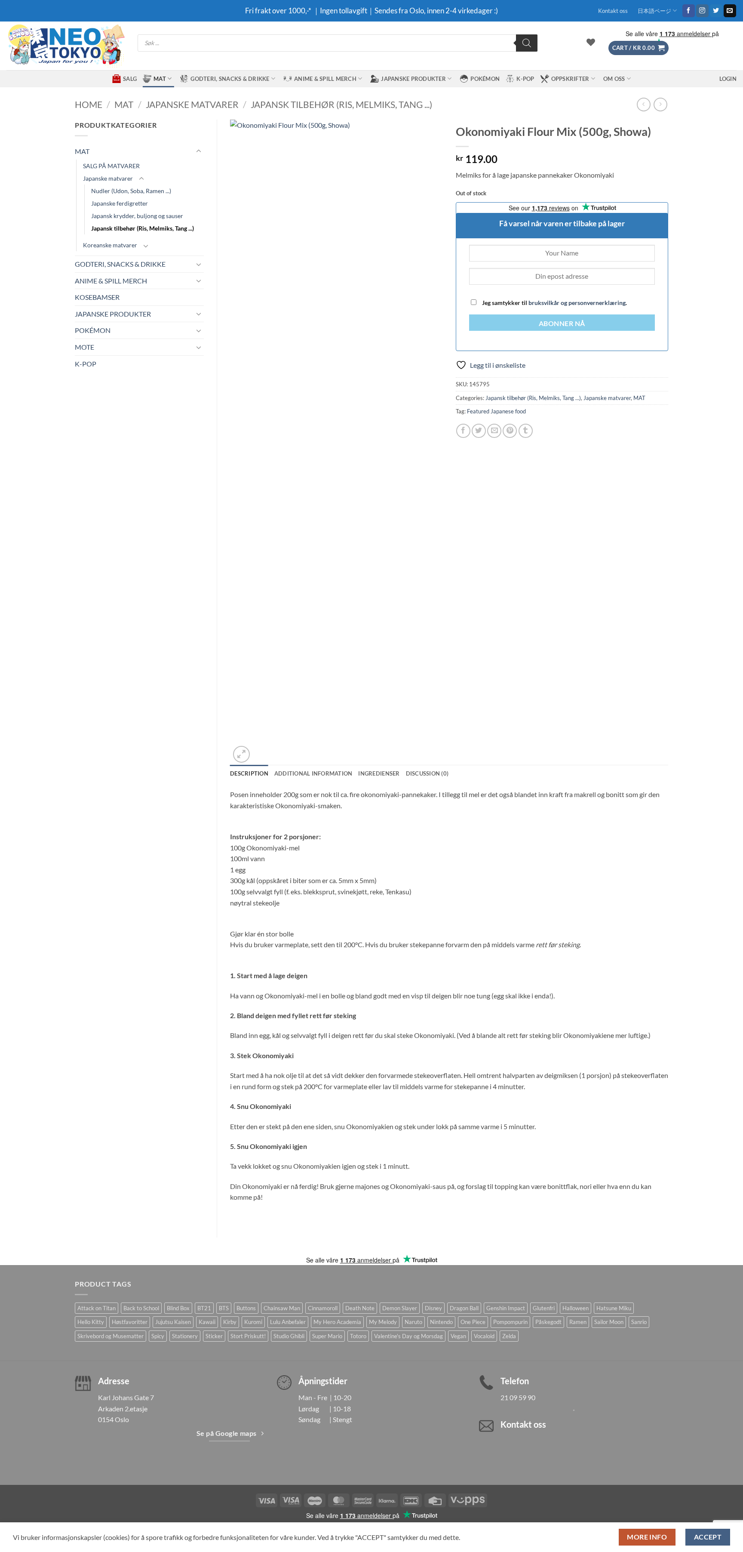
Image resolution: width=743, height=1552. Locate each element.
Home (88, 104)
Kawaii (207, 1321)
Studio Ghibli (288, 1336)
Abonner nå (562, 323)
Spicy (157, 1336)
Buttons (246, 1308)
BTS (224, 1308)
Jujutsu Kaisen (173, 1321)
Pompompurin (510, 1321)
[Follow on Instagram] (702, 10)
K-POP (525, 78)
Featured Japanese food (496, 411)
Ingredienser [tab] (378, 773)
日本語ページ (654, 10)
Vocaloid (484, 1336)
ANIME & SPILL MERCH (325, 78)
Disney (433, 1308)
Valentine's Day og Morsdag (408, 1336)
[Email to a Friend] (494, 431)
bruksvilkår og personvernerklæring (577, 302)
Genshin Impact (505, 1308)
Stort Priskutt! (248, 1336)
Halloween (575, 1308)
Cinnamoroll (323, 1308)
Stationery (185, 1336)
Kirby (229, 1321)
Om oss (614, 78)
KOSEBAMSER (97, 297)
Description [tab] (249, 773)
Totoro (358, 1336)
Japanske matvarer (192, 104)
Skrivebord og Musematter (110, 1336)
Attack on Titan (96, 1308)
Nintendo (441, 1321)
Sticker (214, 1336)
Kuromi (253, 1321)
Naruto (413, 1321)
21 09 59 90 (517, 1397)
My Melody (383, 1321)
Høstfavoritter (129, 1321)
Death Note (360, 1308)
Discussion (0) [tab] (427, 773)
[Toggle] (198, 151)
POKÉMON (485, 78)
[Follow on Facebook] (688, 10)
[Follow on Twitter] (716, 10)
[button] (638, 48)
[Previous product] (660, 104)
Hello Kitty (90, 1321)
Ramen (577, 1321)
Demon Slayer (399, 1308)
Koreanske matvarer (110, 245)
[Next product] (643, 104)
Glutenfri (544, 1308)
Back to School (141, 1308)
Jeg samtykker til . (554, 302)
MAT (160, 78)
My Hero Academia (337, 1321)
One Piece (473, 1321)
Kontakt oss (613, 10)
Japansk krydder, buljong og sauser (137, 215)
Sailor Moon (608, 1321)
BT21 (204, 1308)
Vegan (458, 1336)
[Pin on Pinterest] (510, 431)
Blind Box (178, 1308)
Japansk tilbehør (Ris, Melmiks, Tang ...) (341, 104)
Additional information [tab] (313, 773)
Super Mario (327, 1336)
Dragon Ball (464, 1308)
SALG (130, 78)
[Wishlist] (591, 42)
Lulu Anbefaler (288, 1321)
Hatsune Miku (613, 1308)
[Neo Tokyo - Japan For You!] (65, 46)
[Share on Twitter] (479, 431)
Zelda (509, 1336)
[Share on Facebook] (463, 431)
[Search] (526, 43)
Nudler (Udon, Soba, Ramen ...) (131, 190)
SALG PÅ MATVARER (111, 165)
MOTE (84, 347)
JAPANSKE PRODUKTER (413, 78)
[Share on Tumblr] (526, 431)
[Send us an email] (730, 10)
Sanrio (639, 1321)
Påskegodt (548, 1321)
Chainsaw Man (282, 1308)
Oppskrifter (570, 78)
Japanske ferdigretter (119, 203)
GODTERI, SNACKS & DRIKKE (229, 78)
